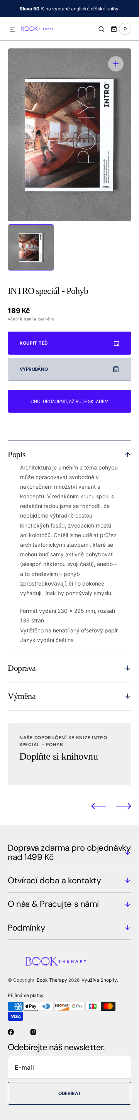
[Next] (123, 806)
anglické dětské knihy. (95, 9)
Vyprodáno (34, 369)
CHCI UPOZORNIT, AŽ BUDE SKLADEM (69, 401)
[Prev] (98, 806)
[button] (12, 29)
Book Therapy (52, 980)
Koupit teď (34, 343)
